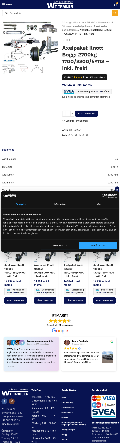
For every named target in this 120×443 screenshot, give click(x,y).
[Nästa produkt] (69, 40)
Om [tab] (99, 204)
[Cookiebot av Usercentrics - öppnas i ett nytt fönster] (104, 195)
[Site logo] (60, 4)
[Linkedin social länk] (80, 135)
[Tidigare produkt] (63, 40)
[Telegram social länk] (87, 135)
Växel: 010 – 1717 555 (43, 397)
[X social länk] (72, 135)
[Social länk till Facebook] (69, 135)
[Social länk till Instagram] (12, 401)
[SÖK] (115, 13)
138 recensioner (65, 325)
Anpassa (58, 245)
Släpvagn (67, 22)
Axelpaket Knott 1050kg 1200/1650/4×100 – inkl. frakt (74, 270)
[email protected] (10, 424)
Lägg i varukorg (86, 113)
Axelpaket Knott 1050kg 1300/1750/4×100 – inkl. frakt (103, 270)
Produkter (79, 22)
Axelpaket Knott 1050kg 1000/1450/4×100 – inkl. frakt (14, 270)
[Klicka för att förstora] (7, 57)
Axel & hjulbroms (83, 26)
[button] (15, 300)
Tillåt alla (98, 245)
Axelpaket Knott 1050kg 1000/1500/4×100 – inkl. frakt (44, 270)
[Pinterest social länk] (76, 135)
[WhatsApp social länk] (83, 135)
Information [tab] (60, 204)
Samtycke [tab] (21, 204)
